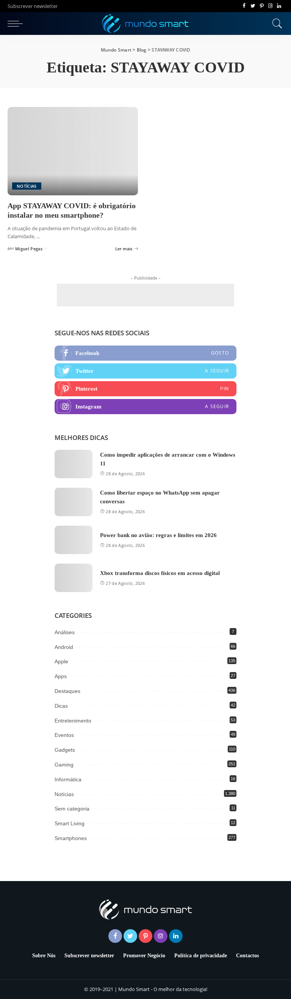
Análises (65, 632)
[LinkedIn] (279, 6)
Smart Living (69, 823)
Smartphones (71, 838)
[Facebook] (244, 6)
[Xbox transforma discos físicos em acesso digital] (73, 578)
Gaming (64, 765)
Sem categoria (72, 809)
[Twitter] (253, 6)
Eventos (64, 735)
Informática (68, 779)
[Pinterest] (261, 6)
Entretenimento (73, 721)
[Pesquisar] (275, 23)
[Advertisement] (145, 295)
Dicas (61, 706)
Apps (61, 676)
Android (64, 647)
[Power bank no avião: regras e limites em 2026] (73, 540)
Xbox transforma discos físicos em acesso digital (160, 573)
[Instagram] (270, 6)
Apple (61, 661)
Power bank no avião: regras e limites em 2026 (158, 535)
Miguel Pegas (28, 249)
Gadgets (65, 750)
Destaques (67, 691)
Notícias (27, 186)
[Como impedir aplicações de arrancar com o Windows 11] (73, 464)
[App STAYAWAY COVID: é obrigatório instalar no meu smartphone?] (73, 151)
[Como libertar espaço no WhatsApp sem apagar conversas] (73, 502)
